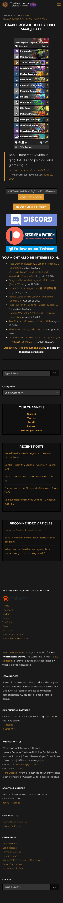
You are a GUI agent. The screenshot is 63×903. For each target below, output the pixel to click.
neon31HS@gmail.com (15, 638)
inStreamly (8, 728)
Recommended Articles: (31, 523)
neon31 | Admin (11, 802)
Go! (55, 373)
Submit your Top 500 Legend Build (24, 347)
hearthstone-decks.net (15, 821)
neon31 (25, 15)
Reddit (32, 422)
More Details (9, 772)
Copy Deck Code (31, 197)
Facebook (7, 609)
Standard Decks (37, 19)
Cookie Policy (10, 855)
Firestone (7, 724)
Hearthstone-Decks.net (15, 652)
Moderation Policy (12, 868)
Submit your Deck (31, 430)
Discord (31, 414)
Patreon (31, 426)
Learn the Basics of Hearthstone (23, 530)
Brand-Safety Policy (13, 864)
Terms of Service (11, 851)
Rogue (23, 19)
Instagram (8, 630)
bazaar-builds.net (12, 826)
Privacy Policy (10, 843)
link (49, 716)
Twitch (6, 626)
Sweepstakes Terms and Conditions (22, 860)
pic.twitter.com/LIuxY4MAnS (29, 170)
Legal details (9, 847)
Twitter (31, 418)
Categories (8, 386)
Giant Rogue (12, 19)
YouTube (7, 622)
